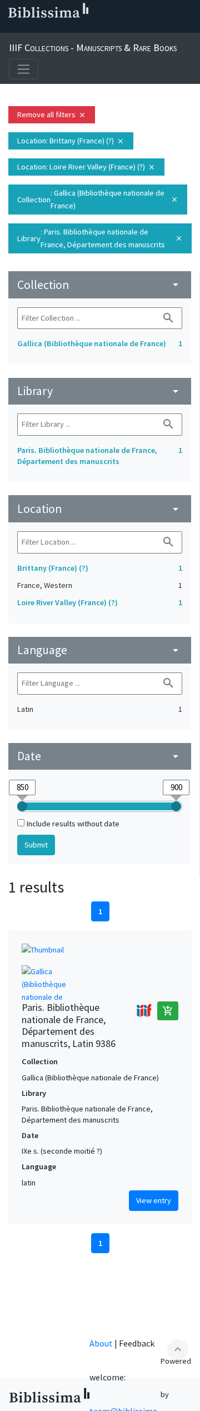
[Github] (100, 28)
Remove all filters (51, 114)
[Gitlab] (118, 28)
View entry (153, 1200)
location (99, 508)
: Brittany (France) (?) (70, 141)
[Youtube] (82, 28)
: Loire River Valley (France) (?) (86, 167)
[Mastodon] (64, 28)
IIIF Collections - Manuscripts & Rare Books (93, 47)
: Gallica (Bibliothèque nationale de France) (97, 199)
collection (99, 284)
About (101, 1343)
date (99, 756)
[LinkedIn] (29, 28)
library (99, 390)
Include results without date (73, 824)
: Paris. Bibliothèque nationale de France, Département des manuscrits (100, 238)
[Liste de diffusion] (11, 28)
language (99, 649)
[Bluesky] (47, 28)
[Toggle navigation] (23, 69)
